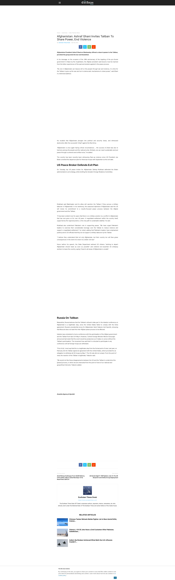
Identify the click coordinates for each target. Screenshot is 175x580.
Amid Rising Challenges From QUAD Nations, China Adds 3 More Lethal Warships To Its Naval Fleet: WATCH (71, 477)
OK (115, 577)
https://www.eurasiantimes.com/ (87, 500)
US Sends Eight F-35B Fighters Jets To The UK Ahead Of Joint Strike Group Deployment (104, 476)
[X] (85, 47)
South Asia (64, 32)
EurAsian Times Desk (64, 42)
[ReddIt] (94, 47)
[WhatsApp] (89, 47)
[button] (59, 2)
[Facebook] (80, 47)
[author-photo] (87, 495)
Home (58, 32)
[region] (87, 19)
